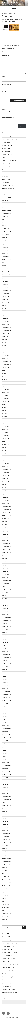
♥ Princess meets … (7, 142)
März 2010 (5, 497)
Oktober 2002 (6, 771)
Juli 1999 (4, 867)
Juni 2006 (4, 636)
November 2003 (6, 731)
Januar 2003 (5, 762)
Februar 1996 (5, 895)
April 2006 (5, 642)
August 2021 (5, 235)
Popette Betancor (15, 19)
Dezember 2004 (6, 691)
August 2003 (5, 741)
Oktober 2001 (5, 802)
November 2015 (6, 293)
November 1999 (6, 861)
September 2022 (6, 216)
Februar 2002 (5, 790)
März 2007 (5, 608)
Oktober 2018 (5, 272)
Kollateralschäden (7, 167)
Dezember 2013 (6, 361)
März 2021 (5, 247)
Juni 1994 (4, 910)
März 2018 (5, 284)
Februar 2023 (5, 204)
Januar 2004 (5, 725)
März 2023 (5, 201)
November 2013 (6, 364)
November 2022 (6, 213)
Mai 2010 (4, 491)
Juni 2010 (4, 488)
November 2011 (6, 435)
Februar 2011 (5, 463)
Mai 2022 (4, 222)
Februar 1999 (5, 876)
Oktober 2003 (6, 734)
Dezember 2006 (6, 617)
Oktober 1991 (5, 916)
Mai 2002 (4, 781)
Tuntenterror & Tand (7, 185)
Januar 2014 (5, 358)
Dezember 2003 (6, 728)
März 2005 (5, 682)
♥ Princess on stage (7, 145)
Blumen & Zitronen (7, 154)
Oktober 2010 (5, 475)
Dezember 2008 (6, 543)
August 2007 (5, 593)
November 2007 (6, 583)
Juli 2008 (4, 559)
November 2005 (6, 657)
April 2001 (5, 821)
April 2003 (5, 753)
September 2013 (6, 370)
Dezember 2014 (6, 327)
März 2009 (5, 534)
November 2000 (6, 836)
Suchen (22, 126)
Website (4, 92)
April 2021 (5, 244)
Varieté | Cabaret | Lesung (9, 188)
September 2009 (6, 515)
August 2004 (5, 704)
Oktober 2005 (6, 660)
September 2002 (6, 775)
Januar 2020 (5, 265)
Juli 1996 (4, 889)
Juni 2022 (4, 219)
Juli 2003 (4, 744)
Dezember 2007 (6, 580)
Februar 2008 (5, 574)
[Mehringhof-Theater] (5, 31)
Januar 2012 (5, 429)
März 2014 (5, 352)
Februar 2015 (5, 321)
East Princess (10, 2)
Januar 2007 (5, 614)
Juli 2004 (4, 707)
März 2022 (5, 225)
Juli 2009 (4, 521)
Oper (3, 170)
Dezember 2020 (6, 256)
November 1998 (6, 879)
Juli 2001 (4, 812)
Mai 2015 (4, 312)
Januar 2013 (5, 392)
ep (14, 13)
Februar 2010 (5, 500)
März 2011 (5, 460)
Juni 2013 (4, 376)
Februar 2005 (5, 685)
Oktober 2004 (6, 697)
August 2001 (5, 808)
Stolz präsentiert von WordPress (10, 1017)
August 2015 (5, 302)
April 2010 (5, 494)
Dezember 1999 (6, 858)
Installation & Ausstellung (9, 160)
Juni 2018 (4, 278)
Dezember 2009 (6, 506)
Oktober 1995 (6, 898)
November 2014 (6, 330)
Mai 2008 (4, 565)
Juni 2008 (4, 562)
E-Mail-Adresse (7, 84)
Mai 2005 (4, 676)
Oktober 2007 (6, 586)
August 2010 (5, 481)
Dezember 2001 (6, 796)
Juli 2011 (4, 447)
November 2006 (6, 620)
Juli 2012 (4, 410)
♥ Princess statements (8, 148)
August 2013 (5, 373)
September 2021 (6, 231)
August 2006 (5, 629)
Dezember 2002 (6, 765)
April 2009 (5, 531)
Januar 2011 (5, 466)
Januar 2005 (5, 688)
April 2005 (5, 679)
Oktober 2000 (6, 839)
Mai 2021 (4, 241)
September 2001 (6, 805)
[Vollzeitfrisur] (16, 31)
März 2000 (5, 852)
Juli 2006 (4, 633)
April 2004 (5, 716)
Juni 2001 (4, 815)
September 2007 (6, 589)
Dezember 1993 (6, 913)
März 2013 (5, 386)
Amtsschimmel (6, 151)
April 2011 (4, 457)
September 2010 (6, 478)
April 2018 (5, 281)
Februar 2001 (5, 827)
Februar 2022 (5, 228)
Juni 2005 (4, 673)
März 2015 (5, 318)
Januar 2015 (5, 324)
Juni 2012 (4, 414)
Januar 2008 (5, 577)
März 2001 (5, 824)
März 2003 (5, 756)
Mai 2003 (4, 750)
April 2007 (5, 605)
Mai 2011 (4, 454)
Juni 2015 (4, 309)
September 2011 (6, 441)
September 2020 (6, 259)
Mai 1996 (4, 892)
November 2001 (6, 799)
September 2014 (6, 336)
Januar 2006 (5, 651)
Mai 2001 (4, 818)
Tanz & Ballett (6, 182)
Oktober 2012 (5, 401)
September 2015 (6, 299)
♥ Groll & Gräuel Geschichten (9, 139)
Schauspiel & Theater (8, 176)
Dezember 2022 (6, 210)
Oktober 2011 (5, 438)
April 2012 (5, 420)
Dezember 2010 (6, 469)
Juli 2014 (4, 339)
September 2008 (6, 552)
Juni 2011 (4, 451)
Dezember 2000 (6, 833)
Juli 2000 (4, 849)
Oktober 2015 (5, 296)
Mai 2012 (4, 417)
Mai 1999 (4, 870)
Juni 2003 (4, 747)
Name (4, 76)
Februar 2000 (5, 855)
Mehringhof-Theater (14, 21)
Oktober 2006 (6, 623)
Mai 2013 (4, 380)
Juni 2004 (4, 710)
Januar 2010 (5, 503)
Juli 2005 (4, 670)
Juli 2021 (4, 238)
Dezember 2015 (6, 290)
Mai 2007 (4, 602)
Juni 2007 (4, 599)
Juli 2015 (4, 306)
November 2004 (6, 694)
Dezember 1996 (6, 883)
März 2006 (5, 645)
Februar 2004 (5, 722)
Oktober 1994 (6, 904)
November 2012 (6, 398)
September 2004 (6, 700)
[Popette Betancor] (11, 31)
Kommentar (6, 55)
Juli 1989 (4, 920)
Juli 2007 (4, 596)
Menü (14, 8)
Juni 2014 (4, 343)
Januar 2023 (5, 207)
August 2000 (5, 846)
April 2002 (5, 784)
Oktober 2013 (5, 367)
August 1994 (5, 907)
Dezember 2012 (6, 395)
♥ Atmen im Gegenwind (8, 136)
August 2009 (5, 518)
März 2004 (5, 719)
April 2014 (5, 349)
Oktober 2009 (6, 512)
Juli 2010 (4, 484)
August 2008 (5, 555)
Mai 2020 (4, 262)
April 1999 (5, 873)
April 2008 (5, 568)
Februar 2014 (5, 355)
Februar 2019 (5, 268)
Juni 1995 (4, 901)
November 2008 (6, 546)
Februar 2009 (5, 537)
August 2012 (5, 407)
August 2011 (5, 444)
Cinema (4, 157)
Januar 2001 (5, 830)
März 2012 (5, 423)
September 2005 (6, 663)
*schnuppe (5, 133)
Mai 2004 (4, 713)
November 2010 (6, 472)
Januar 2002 (5, 793)
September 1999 (6, 864)
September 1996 (6, 886)
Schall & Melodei (9, 39)
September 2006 (6, 626)
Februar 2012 (5, 426)
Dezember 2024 (6, 198)
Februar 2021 (5, 250)
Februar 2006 (5, 648)
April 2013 (5, 383)
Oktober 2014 (5, 333)
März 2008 (5, 571)
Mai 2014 (4, 346)
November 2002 (6, 768)
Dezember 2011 (6, 432)
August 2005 (5, 667)
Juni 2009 (4, 525)
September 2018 (6, 275)
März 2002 (5, 787)
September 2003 (6, 737)
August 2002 (5, 778)
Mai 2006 (4, 639)
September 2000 (6, 842)
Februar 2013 (5, 389)
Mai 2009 (4, 528)
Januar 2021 (5, 253)
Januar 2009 (5, 540)
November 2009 (6, 509)
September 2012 (6, 404)
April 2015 (5, 315)
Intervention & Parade (8, 163)
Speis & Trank (6, 179)
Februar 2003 (5, 759)
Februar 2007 (5, 611)
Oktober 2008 (6, 549)
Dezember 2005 (6, 654)
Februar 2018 (5, 287)
